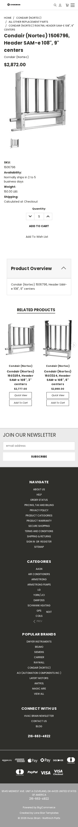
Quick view (20, 395)
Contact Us (39, 721)
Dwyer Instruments (39, 641)
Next (73, 345)
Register (46, 541)
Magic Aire (39, 688)
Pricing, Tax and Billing (39, 505)
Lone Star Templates (46, 813)
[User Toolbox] (60, 5)
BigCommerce (46, 807)
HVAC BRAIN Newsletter (39, 716)
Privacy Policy (39, 510)
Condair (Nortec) (39, 667)
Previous (4, 345)
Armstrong (39, 579)
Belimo (39, 647)
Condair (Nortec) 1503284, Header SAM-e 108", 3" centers (20, 377)
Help (39, 494)
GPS (39, 610)
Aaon (39, 569)
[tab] (39, 268)
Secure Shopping (39, 526)
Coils (39, 616)
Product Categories (39, 515)
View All (39, 693)
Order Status (39, 500)
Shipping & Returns (39, 536)
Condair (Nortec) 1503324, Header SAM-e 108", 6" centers (57, 377)
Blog (39, 726)
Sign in (31, 541)
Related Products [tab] (36, 310)
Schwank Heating (39, 605)
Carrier (39, 657)
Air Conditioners (39, 574)
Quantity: (39, 209)
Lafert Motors (39, 678)
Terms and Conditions (39, 531)
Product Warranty (39, 520)
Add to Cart (20, 402)
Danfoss (39, 600)
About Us (39, 489)
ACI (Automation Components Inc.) (39, 673)
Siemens (39, 652)
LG (39, 589)
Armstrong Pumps (39, 584)
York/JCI (39, 595)
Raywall (39, 662)
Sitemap (39, 547)
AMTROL (39, 683)
